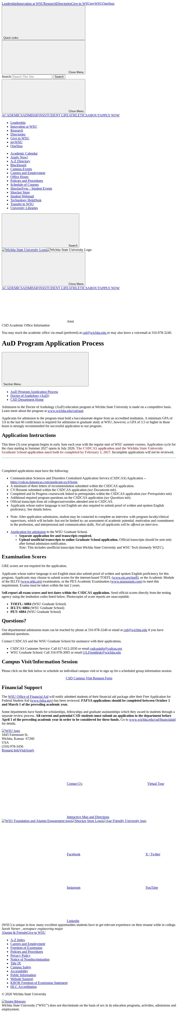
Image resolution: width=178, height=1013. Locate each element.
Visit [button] (22, 750)
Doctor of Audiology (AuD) (29, 395)
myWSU (96, 3)
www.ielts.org (31, 581)
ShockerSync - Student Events (31, 188)
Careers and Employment (27, 173)
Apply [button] (30, 750)
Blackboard (18, 165)
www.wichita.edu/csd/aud (65, 411)
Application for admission (28, 532)
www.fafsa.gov (41, 700)
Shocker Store (20, 192)
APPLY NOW (110, 115)
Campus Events (21, 169)
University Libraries (24, 208)
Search (6, 76)
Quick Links (10, 37)
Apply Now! (19, 157)
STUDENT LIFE (56, 115)
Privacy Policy (20, 955)
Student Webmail (22, 196)
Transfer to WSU (22, 204)
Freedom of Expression (26, 948)
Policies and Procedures (26, 181)
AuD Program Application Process (34, 392)
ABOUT (93, 115)
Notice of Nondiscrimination (29, 959)
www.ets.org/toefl (125, 577)
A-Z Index (17, 940)
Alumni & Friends (14, 932)
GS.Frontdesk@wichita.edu (102, 652)
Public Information (23, 975)
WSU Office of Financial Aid (28, 696)
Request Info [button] (10, 750)
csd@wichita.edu (94, 332)
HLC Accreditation (23, 987)
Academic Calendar (24, 153)
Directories (63, 3)
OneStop (108, 3)
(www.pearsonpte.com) (126, 581)
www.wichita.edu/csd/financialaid (152, 719)
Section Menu (12, 384)
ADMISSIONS (33, 115)
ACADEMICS (12, 115)
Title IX (15, 963)
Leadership (9, 3)
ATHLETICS (78, 115)
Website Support (21, 979)
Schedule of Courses (24, 184)
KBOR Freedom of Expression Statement (39, 983)
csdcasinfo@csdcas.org (106, 648)
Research (50, 3)
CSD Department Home (27, 399)
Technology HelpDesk (25, 200)
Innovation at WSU (30, 3)
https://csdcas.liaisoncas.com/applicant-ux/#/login (43, 482)
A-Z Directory (20, 161)
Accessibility (19, 971)
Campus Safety (20, 967)
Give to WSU (80, 3)
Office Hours (19, 177)
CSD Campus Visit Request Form (89, 678)
